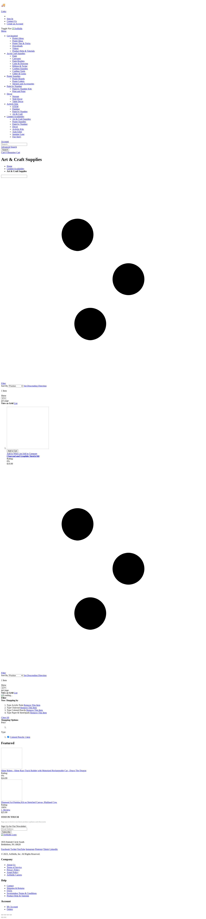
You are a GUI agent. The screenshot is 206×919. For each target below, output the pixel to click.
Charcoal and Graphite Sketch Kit (23, 456)
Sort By (4, 386)
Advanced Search (9, 147)
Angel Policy (12, 872)
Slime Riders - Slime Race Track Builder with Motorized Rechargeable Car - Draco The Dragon (43, 770)
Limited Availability (15, 169)
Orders (10, 909)
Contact (10, 886)
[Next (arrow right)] (5, 917)
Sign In (10, 19)
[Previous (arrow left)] (2, 917)
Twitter (13, 849)
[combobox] (14, 144)
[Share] (5, 914)
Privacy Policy (13, 870)
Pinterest (39, 849)
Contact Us (12, 21)
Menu (3, 31)
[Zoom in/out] (11, 914)
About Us (11, 865)
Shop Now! (51, 5)
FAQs (9, 891)
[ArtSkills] (17, 28)
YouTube (21, 849)
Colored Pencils (20, 737)
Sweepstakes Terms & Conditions (22, 893)
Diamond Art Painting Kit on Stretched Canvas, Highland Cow (29, 802)
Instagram (30, 849)
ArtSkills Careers (14, 875)
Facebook (5, 849)
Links (3, 11)
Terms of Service (14, 867)
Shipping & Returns (15, 888)
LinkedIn (53, 849)
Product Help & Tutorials (18, 896)
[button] (14, 453)
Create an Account (15, 24)
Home (9, 166)
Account (5, 141)
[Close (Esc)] (2, 914)
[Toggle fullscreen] (8, 914)
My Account (12, 907)
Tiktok (46, 849)
